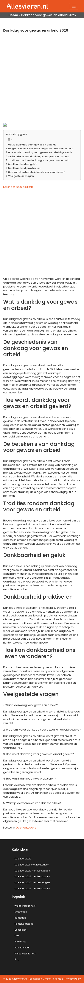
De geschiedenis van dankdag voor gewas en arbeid (40, 148)
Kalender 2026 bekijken (18, 187)
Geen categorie (26, 827)
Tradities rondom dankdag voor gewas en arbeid (38, 160)
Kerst (17, 935)
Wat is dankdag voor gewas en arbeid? (32, 144)
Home (13, 15)
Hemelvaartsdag (24, 923)
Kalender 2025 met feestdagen (32, 888)
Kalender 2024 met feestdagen (32, 882)
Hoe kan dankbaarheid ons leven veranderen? (36, 172)
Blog (16, 959)
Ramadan (20, 917)
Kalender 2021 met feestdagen (31, 864)
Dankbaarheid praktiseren (24, 168)
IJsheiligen (20, 929)
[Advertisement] (42, 81)
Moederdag (20, 911)
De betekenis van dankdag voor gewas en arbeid (38, 156)
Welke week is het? (24, 906)
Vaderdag (20, 941)
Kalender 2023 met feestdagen (32, 876)
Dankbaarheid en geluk (22, 164)
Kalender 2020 (22, 858)
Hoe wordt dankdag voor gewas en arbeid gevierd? (40, 152)
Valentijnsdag (22, 947)
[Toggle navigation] (73, 6)
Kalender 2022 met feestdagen (32, 870)
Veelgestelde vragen (21, 176)
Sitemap (58, 978)
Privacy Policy (73, 978)
